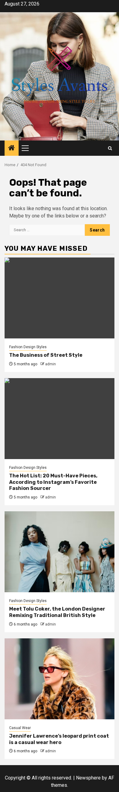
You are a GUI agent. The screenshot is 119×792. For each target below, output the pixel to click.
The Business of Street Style (45, 355)
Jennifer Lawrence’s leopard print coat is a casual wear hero (59, 739)
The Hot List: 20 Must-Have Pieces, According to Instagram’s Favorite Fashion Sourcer (53, 482)
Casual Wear (20, 728)
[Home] (11, 148)
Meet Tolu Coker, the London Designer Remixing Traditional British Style (57, 612)
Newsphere (88, 778)
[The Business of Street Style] (59, 297)
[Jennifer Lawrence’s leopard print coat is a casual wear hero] (59, 678)
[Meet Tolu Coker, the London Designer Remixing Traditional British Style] (59, 551)
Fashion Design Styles (28, 347)
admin (50, 364)
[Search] (110, 148)
